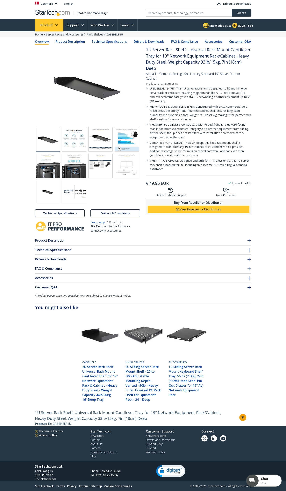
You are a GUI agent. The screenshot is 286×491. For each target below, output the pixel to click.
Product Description (70, 41)
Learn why (97, 222)
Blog (93, 456)
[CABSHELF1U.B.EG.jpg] (74, 139)
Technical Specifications (109, 41)
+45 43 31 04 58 (110, 471)
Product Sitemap (90, 486)
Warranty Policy (155, 452)
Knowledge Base (220, 25)
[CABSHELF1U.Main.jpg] (48, 139)
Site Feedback (44, 486)
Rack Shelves (95, 34)
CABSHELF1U (114, 34)
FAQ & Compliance (184, 41)
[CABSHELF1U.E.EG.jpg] (48, 166)
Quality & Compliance (104, 452)
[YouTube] (223, 438)
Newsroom (97, 436)
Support (73, 25)
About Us (96, 444)
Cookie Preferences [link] (118, 486)
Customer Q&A (240, 41)
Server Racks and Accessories (64, 34)
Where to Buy (48, 435)
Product (47, 25)
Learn (125, 25)
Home (39, 34)
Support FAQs (154, 444)
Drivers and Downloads (160, 440)
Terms (60, 486)
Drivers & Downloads (149, 41)
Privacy (72, 486)
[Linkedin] (214, 438)
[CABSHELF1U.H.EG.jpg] (127, 166)
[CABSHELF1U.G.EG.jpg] (100, 166)
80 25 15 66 (110, 475)
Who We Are (100, 25)
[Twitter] (204, 438)
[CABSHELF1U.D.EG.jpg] (127, 139)
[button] (170, 471)
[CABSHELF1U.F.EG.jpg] (74, 166)
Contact (95, 440)
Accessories (213, 41)
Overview (42, 41)
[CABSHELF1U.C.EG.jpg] (100, 139)
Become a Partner (51, 431)
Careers (95, 448)
